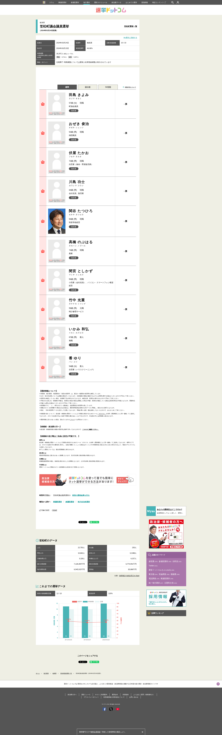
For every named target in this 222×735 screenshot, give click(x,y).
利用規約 (126, 694)
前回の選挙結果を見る (81, 495)
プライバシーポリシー (91, 697)
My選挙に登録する (130, 38)
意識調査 (144, 2)
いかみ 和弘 (79, 330)
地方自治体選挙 (84, 502)
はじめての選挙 (131, 2)
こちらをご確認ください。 (90, 429)
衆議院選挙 (62, 2)
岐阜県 (54, 673)
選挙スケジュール (100, 2)
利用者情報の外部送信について (114, 697)
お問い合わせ (133, 697)
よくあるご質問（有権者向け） (143, 694)
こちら (72, 419)
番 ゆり (75, 359)
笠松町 (54, 510)
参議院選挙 (75, 2)
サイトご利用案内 (101, 694)
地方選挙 (86, 2)
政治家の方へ (72, 694)
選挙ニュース (85, 694)
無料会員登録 (95, 732)
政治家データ (116, 2)
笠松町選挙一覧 (130, 26)
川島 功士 (77, 183)
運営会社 (115, 694)
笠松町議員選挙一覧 (66, 673)
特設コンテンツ (158, 2)
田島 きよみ (79, 96)
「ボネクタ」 (102, 413)
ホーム (38, 673)
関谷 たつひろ (81, 212)
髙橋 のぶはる (81, 243)
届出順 (87, 87)
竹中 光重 (77, 301)
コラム (51, 2)
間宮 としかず (81, 272)
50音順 (108, 87)
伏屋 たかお (79, 154)
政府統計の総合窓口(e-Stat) (129, 576)
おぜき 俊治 (79, 125)
